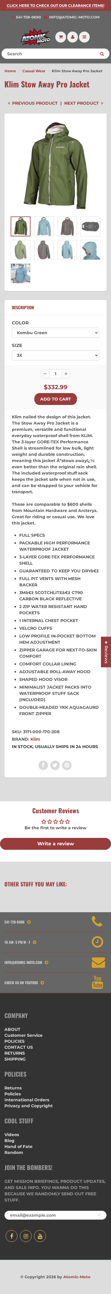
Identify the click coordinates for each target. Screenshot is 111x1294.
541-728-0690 (28, 17)
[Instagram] (26, 1236)
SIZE (17, 345)
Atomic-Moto (77, 1276)
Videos (11, 1134)
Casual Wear (33, 71)
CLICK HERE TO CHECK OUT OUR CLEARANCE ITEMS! (55, 5)
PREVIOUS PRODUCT (34, 103)
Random (13, 1152)
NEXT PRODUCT (82, 103)
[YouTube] (40, 1236)
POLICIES (14, 1041)
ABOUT (12, 1029)
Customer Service (23, 1035)
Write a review (55, 844)
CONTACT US (18, 1047)
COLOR (20, 323)
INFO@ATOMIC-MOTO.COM (74, 17)
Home (10, 71)
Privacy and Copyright (28, 1105)
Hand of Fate (18, 1146)
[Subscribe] (99, 1215)
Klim (35, 739)
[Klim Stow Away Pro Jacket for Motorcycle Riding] (55, 166)
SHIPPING (15, 1059)
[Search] (102, 54)
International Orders (26, 1100)
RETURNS (14, 1053)
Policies (12, 1094)
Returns (13, 1088)
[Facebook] (11, 1236)
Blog (9, 1140)
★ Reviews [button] (106, 651)
